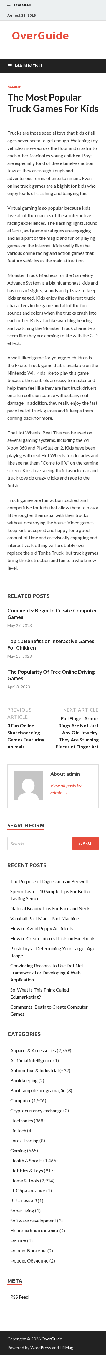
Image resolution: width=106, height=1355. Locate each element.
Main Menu (28, 65)
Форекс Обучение (29, 1260)
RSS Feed (19, 1297)
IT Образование (27, 1190)
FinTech (18, 1130)
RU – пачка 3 (23, 1200)
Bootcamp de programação (38, 1090)
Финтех (18, 1240)
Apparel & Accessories (33, 1050)
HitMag (66, 1347)
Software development (33, 1220)
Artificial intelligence (31, 1060)
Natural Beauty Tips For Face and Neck (50, 908)
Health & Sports (26, 1160)
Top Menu (22, 5)
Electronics (21, 1120)
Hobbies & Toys (26, 1170)
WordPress (40, 1347)
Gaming (14, 87)
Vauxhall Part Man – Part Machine (44, 918)
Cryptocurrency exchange (36, 1110)
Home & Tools (24, 1180)
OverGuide (40, 35)
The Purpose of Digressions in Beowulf (49, 881)
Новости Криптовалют (34, 1230)
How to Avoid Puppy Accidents (41, 928)
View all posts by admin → (66, 789)
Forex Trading (24, 1140)
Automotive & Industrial (34, 1070)
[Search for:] (53, 843)
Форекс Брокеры (28, 1250)
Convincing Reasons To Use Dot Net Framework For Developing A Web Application (46, 972)
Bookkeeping (24, 1080)
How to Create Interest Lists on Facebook (52, 938)
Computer (20, 1100)
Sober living (22, 1210)
